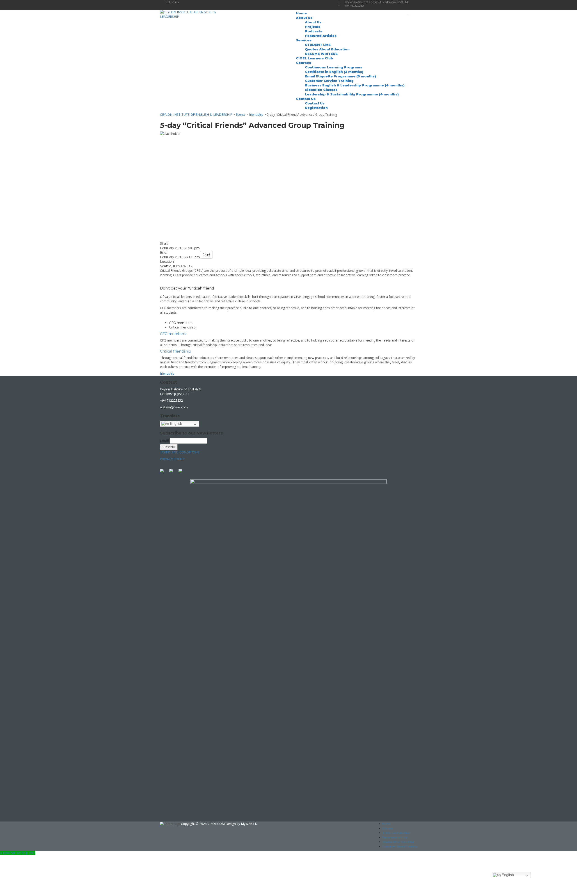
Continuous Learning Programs (333, 67)
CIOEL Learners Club (314, 58)
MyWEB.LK (249, 823)
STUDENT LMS (318, 45)
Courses (303, 63)
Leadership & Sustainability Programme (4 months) (352, 94)
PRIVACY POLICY (172, 459)
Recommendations (394, 837)
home (386, 824)
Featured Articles (321, 36)
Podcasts (313, 31)
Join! (206, 255)
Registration (316, 108)
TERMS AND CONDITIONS (179, 452)
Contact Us (306, 99)
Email (164, 441)
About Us (304, 18)
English (175, 423)
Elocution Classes (321, 90)
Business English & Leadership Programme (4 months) (355, 85)
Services (303, 40)
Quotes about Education (398, 842)
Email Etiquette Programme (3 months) (340, 76)
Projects (312, 27)
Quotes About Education (327, 49)
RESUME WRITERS (321, 54)
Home (301, 13)
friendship (167, 373)
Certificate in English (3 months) (334, 72)
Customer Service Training (329, 81)
